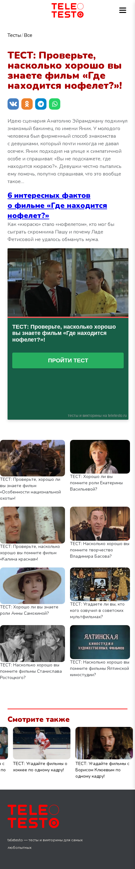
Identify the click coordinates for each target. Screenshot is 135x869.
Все (28, 35)
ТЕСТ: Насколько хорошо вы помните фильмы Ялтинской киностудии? (99, 668)
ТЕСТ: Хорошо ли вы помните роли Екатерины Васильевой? (96, 483)
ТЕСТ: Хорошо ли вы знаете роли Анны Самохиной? (29, 610)
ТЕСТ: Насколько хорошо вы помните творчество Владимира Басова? (99, 550)
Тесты (14, 35)
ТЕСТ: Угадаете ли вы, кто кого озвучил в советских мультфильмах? (97, 610)
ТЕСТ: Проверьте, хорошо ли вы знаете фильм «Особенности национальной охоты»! (30, 488)
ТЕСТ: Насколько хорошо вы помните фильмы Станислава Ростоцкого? (31, 671)
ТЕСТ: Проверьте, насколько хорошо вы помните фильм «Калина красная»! (30, 553)
